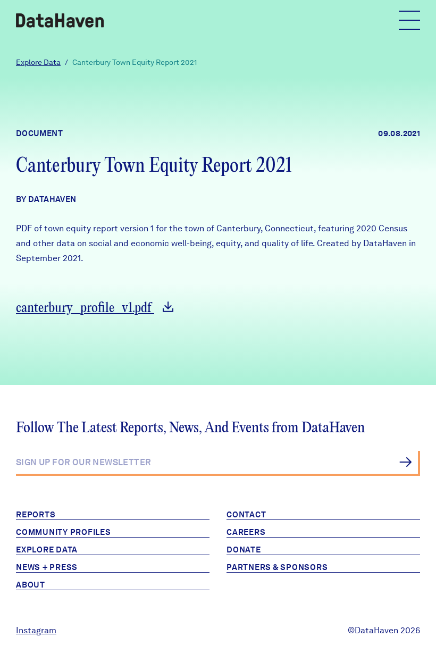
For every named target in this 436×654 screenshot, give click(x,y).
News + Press (47, 567)
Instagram (36, 630)
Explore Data (38, 62)
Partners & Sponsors (277, 567)
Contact (246, 514)
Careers (246, 532)
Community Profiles (63, 532)
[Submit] (405, 462)
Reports (35, 514)
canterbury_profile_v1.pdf (85, 308)
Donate (244, 550)
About (30, 585)
